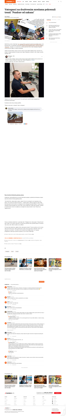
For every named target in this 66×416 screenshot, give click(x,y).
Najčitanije (15, 4)
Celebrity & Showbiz (21, 4)
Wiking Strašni (9, 286)
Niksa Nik (8, 296)
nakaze (16, 251)
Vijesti (26, 1)
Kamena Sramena (12, 316)
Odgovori (34, 404)
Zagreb (6, 403)
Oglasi (39, 1)
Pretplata (19, 1)
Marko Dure (11, 351)
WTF (43, 4)
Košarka (15, 404)
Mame (25, 404)
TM (5, 323)
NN (5, 297)
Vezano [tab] (58, 19)
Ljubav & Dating (39, 4)
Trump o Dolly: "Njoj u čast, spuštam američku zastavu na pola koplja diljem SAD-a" (55, 30)
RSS (43, 404)
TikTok (55, 403)
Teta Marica (9, 322)
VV (5, 302)
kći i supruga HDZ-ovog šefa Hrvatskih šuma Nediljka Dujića (29, 44)
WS (5, 287)
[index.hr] (10, 1)
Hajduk (15, 401)
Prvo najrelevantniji (14, 284)
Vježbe (47, 4)
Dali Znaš (8, 338)
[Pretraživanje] (60, 1)
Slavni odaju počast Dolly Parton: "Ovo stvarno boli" (54, 39)
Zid (23, 1)
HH (5, 362)
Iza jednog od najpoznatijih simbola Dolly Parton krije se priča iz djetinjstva (55, 34)
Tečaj (43, 398)
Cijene (43, 1)
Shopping (25, 398)
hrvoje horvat (9, 362)
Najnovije (10, 4)
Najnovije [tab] (49, 19)
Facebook (55, 398)
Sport (30, 1)
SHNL (15, 403)
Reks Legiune (9, 332)
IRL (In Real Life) (33, 4)
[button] (6, 262)
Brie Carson (9, 306)
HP (5, 356)
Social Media (27, 4)
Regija (6, 401)
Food (24, 403)
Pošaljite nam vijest (55, 404)
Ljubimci (25, 401)
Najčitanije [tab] (54, 19)
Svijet (5, 398)
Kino (43, 401)
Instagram (55, 401)
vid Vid (8, 301)
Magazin (6, 4)
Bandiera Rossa (12, 342)
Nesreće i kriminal (7, 404)
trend (12, 251)
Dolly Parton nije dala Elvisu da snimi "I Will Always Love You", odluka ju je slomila (54, 26)
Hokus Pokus (9, 356)
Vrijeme (43, 403)
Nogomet (15, 398)
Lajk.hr (34, 401)
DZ (5, 339)
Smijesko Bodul (9, 311)
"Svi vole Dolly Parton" (52, 22)
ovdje (29, 240)
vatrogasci (7, 251)
